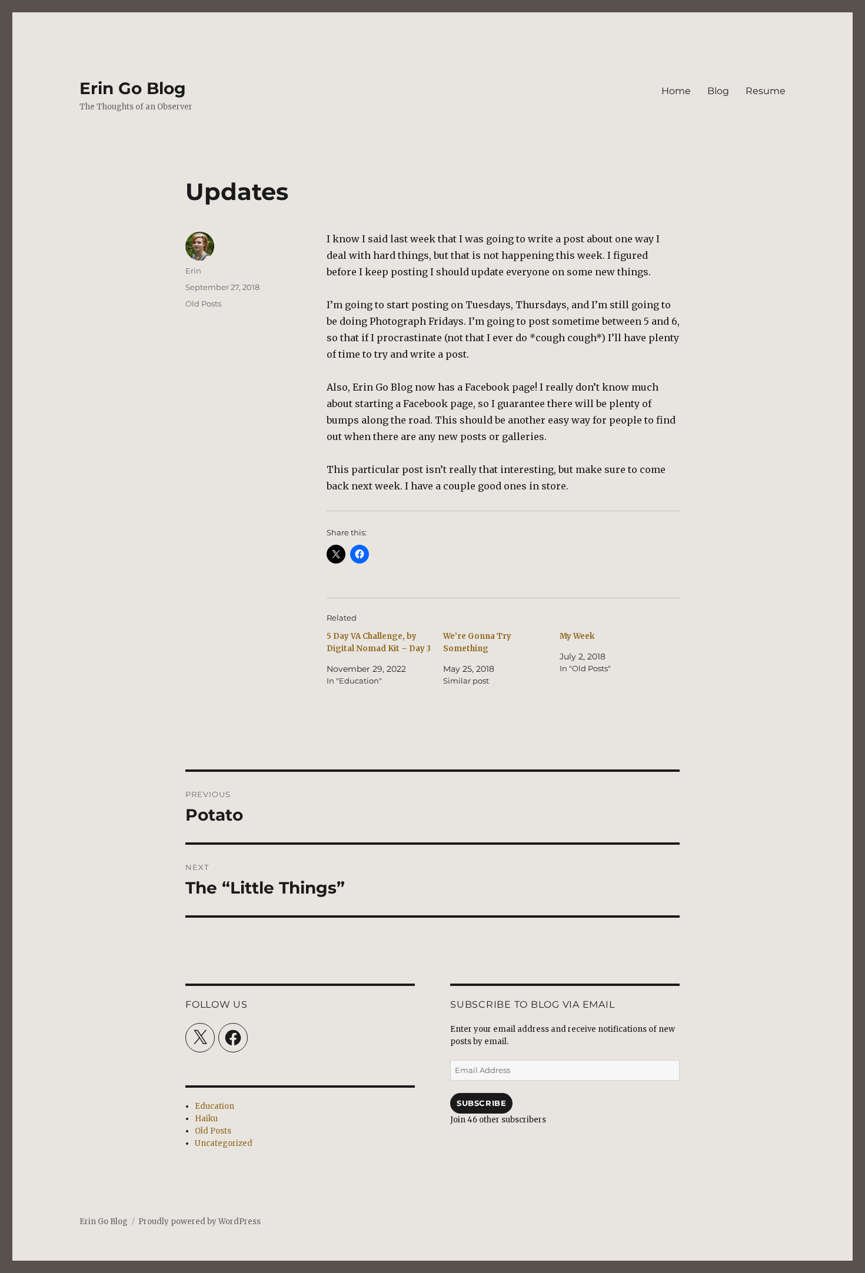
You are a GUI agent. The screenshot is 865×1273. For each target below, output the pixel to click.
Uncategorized (223, 1143)
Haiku (206, 1119)
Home (676, 90)
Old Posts (203, 303)
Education (214, 1106)
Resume (766, 90)
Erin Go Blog (132, 88)
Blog (718, 90)
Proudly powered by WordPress (199, 1222)
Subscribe (481, 1103)
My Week (577, 636)
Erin (193, 270)
